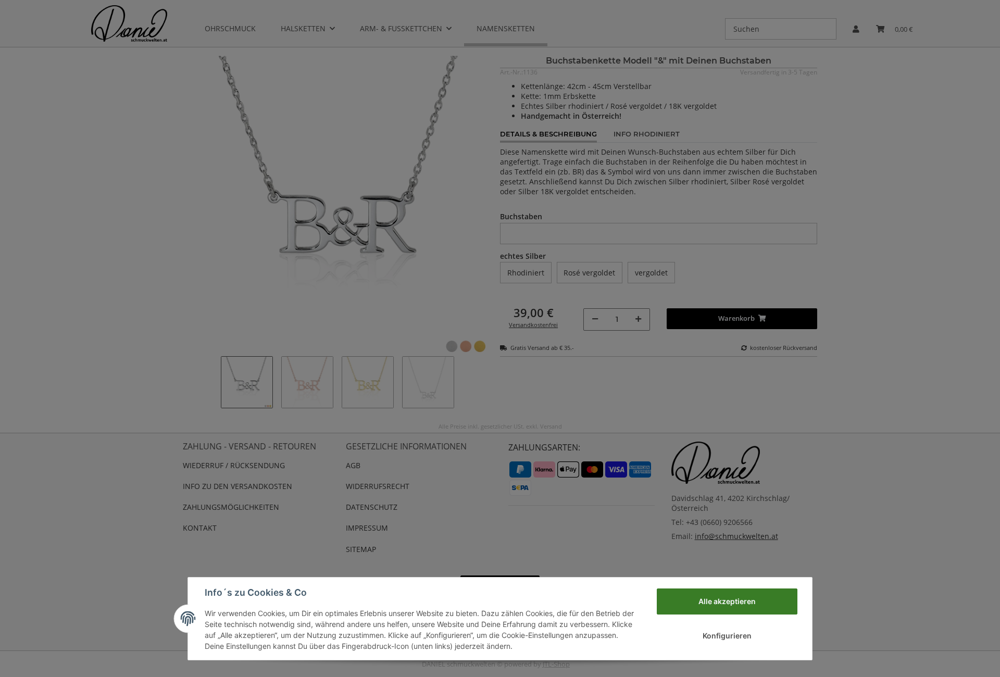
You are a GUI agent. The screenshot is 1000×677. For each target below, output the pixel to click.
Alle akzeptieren (727, 601)
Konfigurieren (727, 635)
